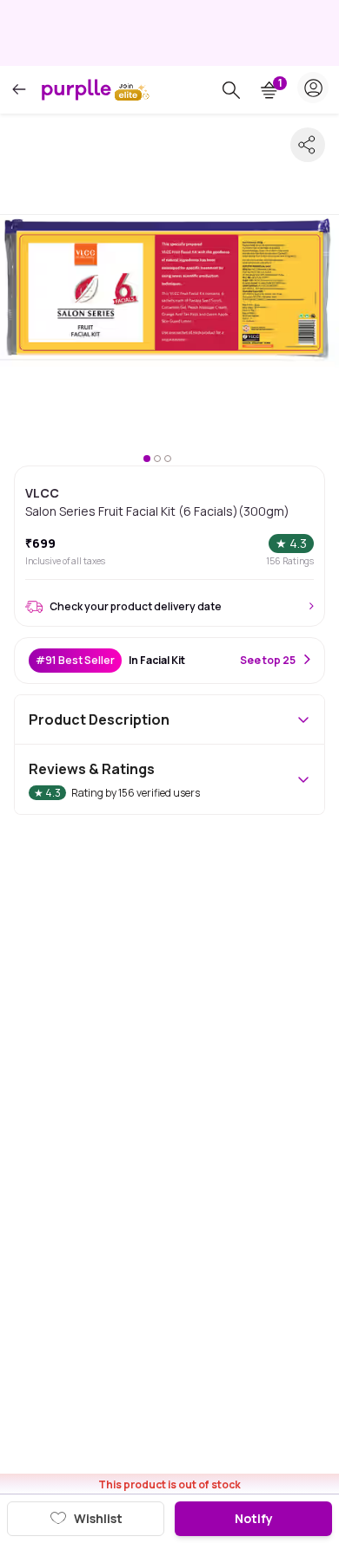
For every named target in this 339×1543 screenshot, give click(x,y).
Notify (254, 1518)
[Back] (19, 90)
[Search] (231, 90)
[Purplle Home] (76, 89)
